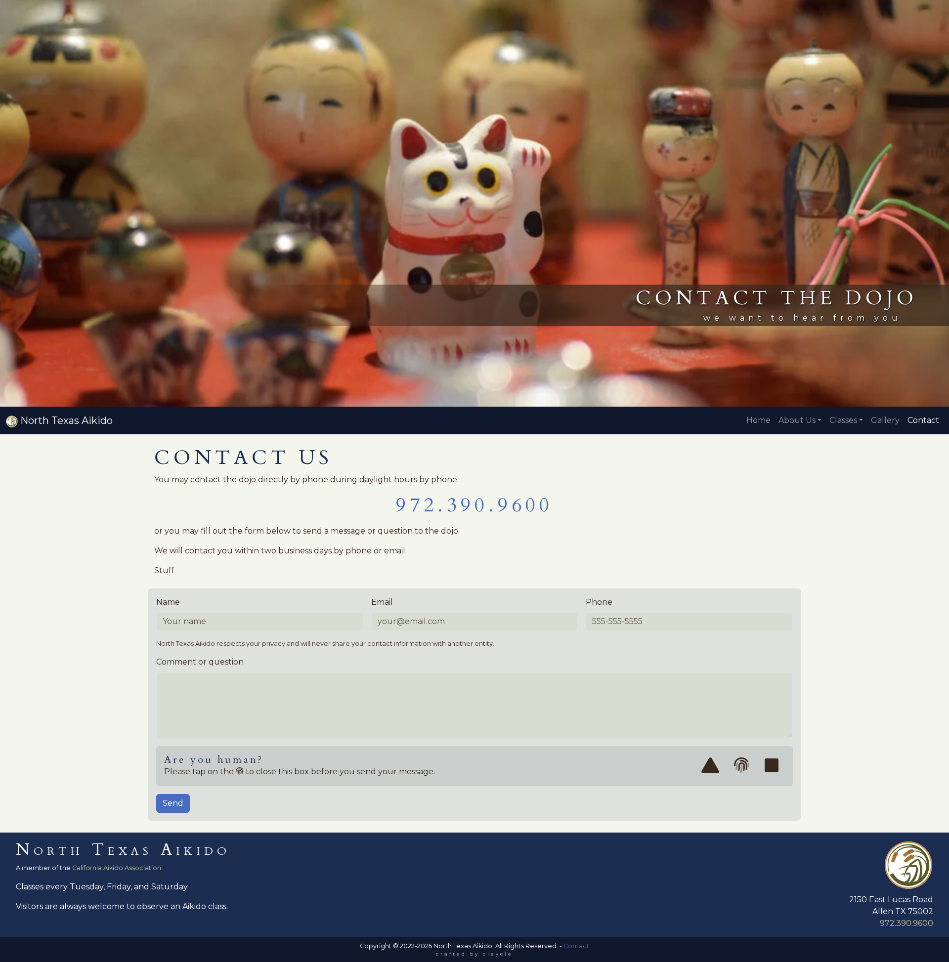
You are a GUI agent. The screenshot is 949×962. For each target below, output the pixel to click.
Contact (923, 420)
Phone (599, 602)
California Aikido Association (116, 868)
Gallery (885, 420)
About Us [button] (797, 420)
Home (758, 420)
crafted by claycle (474, 954)
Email (382, 602)
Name (168, 602)
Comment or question (200, 662)
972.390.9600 (474, 505)
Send (173, 803)
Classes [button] (843, 420)
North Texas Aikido (65, 420)
